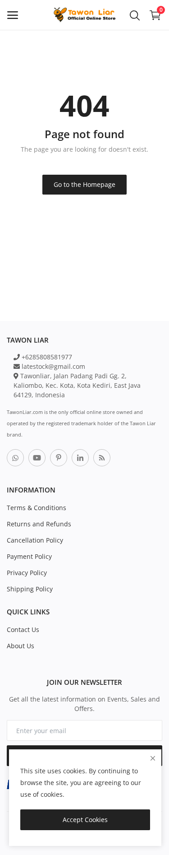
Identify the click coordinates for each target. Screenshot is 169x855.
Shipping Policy (30, 589)
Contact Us (23, 629)
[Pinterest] (58, 457)
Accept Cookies (85, 819)
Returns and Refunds (39, 524)
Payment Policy (29, 556)
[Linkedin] (80, 457)
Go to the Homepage (84, 184)
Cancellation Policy (35, 540)
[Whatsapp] (15, 457)
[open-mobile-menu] (12, 15)
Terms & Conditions (36, 507)
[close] (153, 758)
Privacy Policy (27, 572)
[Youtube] (37, 457)
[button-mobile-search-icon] (134, 15)
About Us (20, 645)
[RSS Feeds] (101, 457)
